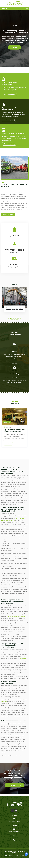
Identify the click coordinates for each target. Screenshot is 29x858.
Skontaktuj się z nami (14, 785)
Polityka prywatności (19, 855)
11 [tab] (14, 319)
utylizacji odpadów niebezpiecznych (15, 616)
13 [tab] (17, 319)
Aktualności (7, 422)
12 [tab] (16, 319)
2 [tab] (10, 318)
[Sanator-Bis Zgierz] (14, 3)
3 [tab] (11, 318)
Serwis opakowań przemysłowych (13, 133)
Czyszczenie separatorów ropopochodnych (10, 108)
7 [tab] (18, 318)
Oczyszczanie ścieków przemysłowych (9, 83)
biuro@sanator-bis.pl (14, 831)
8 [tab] (20, 318)
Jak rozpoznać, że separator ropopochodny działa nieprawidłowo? (14, 431)
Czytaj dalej (8, 447)
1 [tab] (8, 318)
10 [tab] (12, 319)
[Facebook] (12, 810)
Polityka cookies (9, 855)
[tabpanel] (14, 301)
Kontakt (14, 47)
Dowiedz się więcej (9, 94)
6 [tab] (17, 318)
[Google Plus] (16, 810)
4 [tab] (13, 318)
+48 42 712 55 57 (14, 842)
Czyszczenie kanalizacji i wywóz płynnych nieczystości (15, 308)
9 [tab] (11, 319)
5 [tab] (15, 318)
